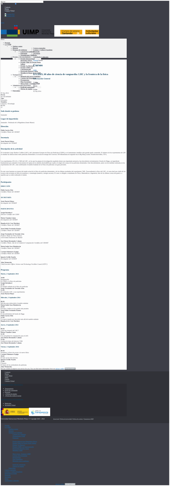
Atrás (35, 70)
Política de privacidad (66, 419)
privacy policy (60, 368)
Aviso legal (56, 419)
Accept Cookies (70, 368)
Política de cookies (78, 419)
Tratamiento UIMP (89, 419)
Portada (35, 60)
